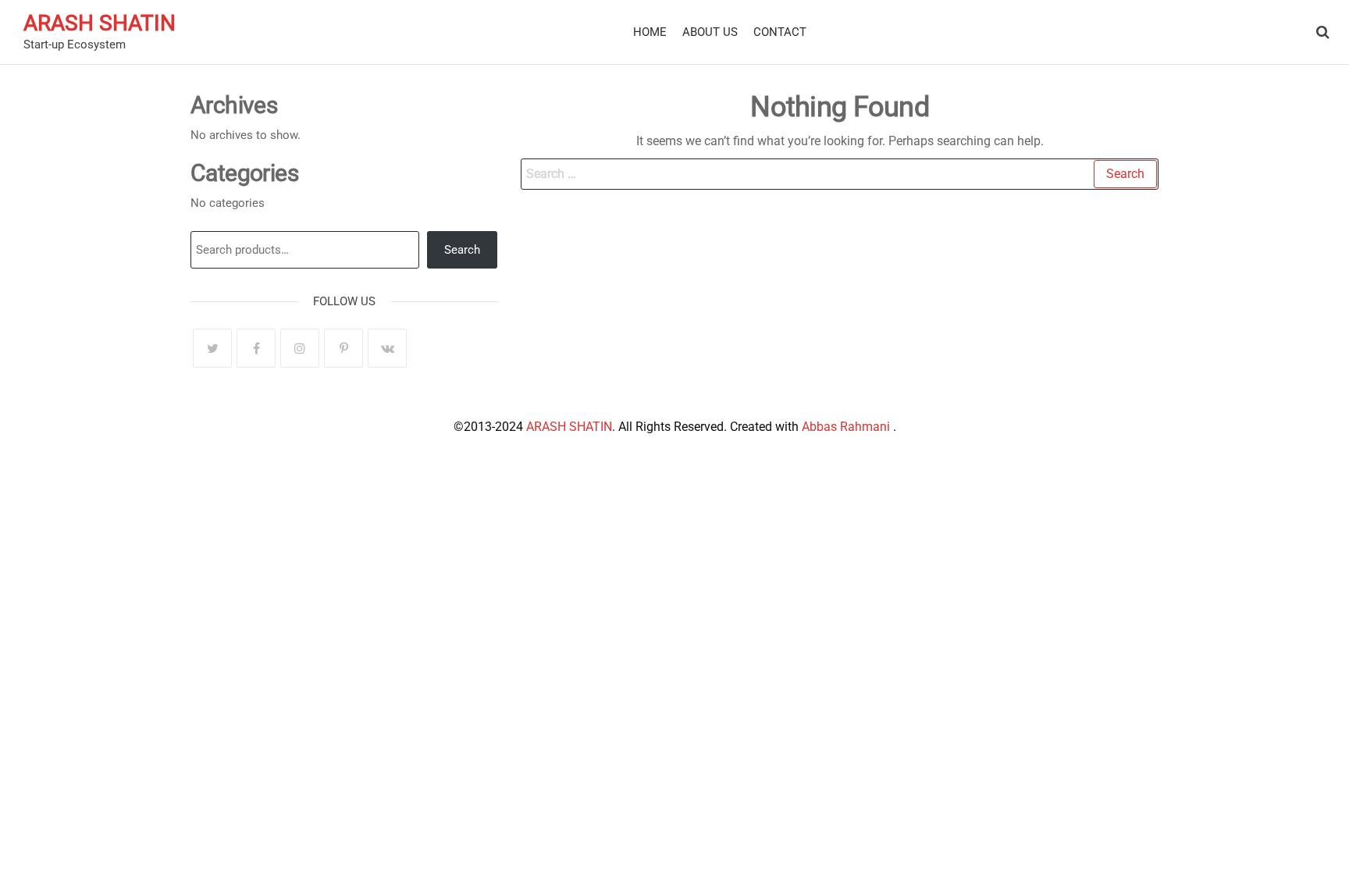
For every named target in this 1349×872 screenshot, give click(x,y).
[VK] (387, 348)
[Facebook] (256, 348)
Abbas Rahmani (847, 426)
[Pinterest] (343, 348)
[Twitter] (212, 348)
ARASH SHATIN (99, 23)
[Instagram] (299, 348)
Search (462, 250)
